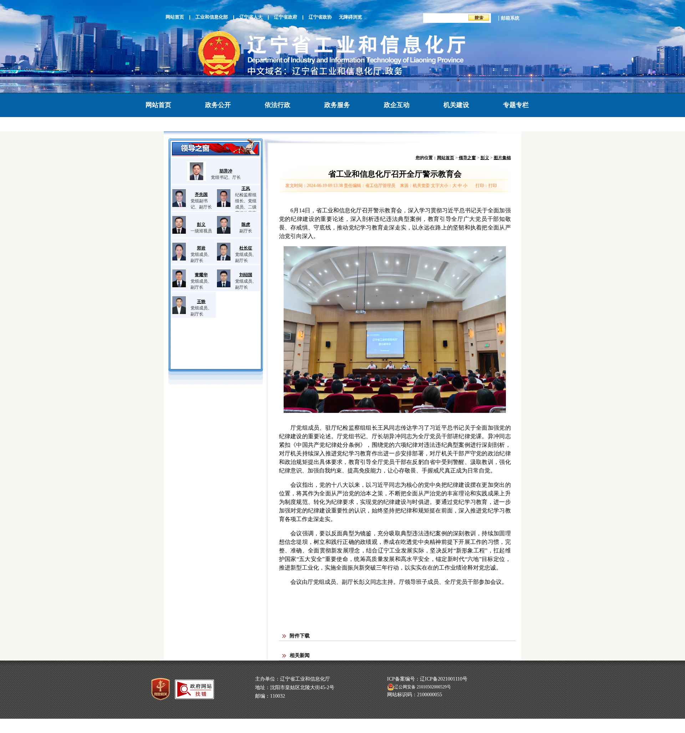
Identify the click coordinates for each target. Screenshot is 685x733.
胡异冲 (225, 170)
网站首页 (175, 17)
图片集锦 (502, 157)
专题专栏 (516, 104)
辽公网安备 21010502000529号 (422, 686)
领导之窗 (467, 157)
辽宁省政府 (285, 17)
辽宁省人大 (251, 17)
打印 (492, 185)
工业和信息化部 (212, 17)
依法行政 (277, 104)
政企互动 (397, 104)
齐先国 (201, 194)
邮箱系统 (510, 18)
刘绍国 (245, 274)
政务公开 (218, 104)
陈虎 (246, 224)
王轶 (201, 301)
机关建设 (456, 104)
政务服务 (337, 104)
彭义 (201, 224)
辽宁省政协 (320, 17)
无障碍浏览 (350, 17)
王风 (246, 188)
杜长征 (245, 248)
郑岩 (201, 248)
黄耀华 (201, 274)
